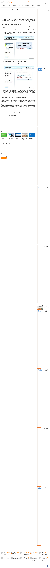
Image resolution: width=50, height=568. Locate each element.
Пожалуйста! (14, 553)
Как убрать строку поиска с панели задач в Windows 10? (46, 187)
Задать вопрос (32, 1)
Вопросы (38, 5)
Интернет (9, 5)
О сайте (44, 3)
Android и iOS (27, 5)
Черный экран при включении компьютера (46, 429)
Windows (4, 5)
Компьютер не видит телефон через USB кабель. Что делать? (46, 10)
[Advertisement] (18, 122)
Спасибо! (33, 553)
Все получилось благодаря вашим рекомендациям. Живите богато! (16, 559)
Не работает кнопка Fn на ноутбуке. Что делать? (46, 69)
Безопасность (14, 5)
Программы (33, 5)
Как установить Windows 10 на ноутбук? (45, 488)
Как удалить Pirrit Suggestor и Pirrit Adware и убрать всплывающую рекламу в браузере (3, 138)
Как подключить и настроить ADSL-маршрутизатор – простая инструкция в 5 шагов (46, 128)
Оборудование (21, 5)
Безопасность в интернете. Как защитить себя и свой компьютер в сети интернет (10, 138)
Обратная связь (47, 3)
